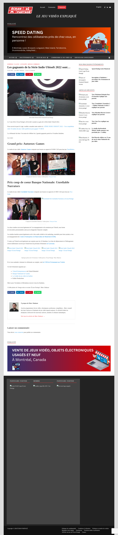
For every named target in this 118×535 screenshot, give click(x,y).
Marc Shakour (20, 70)
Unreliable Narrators (27, 192)
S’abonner (61, 7)
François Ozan (52, 176)
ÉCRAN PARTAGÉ (22, 528)
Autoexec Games (26, 149)
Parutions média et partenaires (92, 530)
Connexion (51, 7)
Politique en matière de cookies (100, 528)
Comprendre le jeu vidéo (60, 57)
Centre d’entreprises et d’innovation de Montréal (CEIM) (38, 236)
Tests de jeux (41, 57)
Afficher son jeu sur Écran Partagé (71, 532)
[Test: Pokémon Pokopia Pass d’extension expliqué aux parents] (84, 94)
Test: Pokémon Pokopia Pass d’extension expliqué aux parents (101, 96)
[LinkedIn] (107, 7)
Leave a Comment (30, 70)
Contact (84, 532)
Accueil (42, 7)
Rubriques (37, 64)
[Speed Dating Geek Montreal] (84, 69)
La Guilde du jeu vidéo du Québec (23, 276)
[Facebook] (105, 7)
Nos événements (26, 57)
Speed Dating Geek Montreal (101, 69)
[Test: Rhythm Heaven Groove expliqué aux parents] (84, 113)
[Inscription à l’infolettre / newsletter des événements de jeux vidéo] (84, 77)
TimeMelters (70, 149)
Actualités (23, 64)
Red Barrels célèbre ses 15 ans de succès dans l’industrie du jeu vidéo (101, 139)
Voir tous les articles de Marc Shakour (33, 316)
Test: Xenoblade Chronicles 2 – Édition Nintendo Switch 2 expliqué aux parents (101, 105)
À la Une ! (17, 64)
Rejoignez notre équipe (68, 530)
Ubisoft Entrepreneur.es (19, 271)
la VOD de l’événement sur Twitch (54, 262)
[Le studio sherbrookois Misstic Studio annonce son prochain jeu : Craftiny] (84, 128)
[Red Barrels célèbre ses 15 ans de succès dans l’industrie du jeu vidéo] (84, 137)
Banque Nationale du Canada (21, 273)
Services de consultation (84, 57)
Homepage (10, 64)
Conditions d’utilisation (84, 528)
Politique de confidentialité (69, 528)
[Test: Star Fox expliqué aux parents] (84, 121)
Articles (30, 64)
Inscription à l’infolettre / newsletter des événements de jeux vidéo (101, 79)
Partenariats (79, 530)
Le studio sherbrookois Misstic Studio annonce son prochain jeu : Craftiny (100, 130)
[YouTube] (110, 7)
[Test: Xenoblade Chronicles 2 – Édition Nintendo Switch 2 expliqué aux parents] (84, 104)
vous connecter (18, 332)
